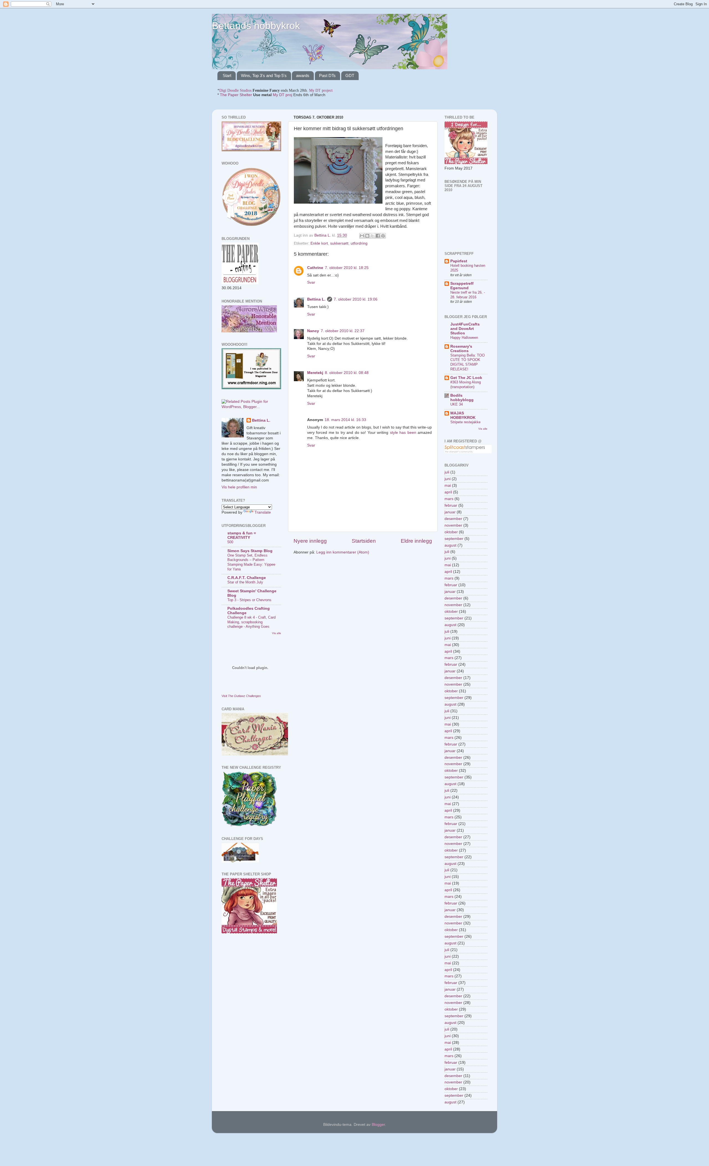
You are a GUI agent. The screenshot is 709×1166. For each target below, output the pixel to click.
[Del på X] (372, 236)
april (448, 492)
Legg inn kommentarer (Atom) (342, 552)
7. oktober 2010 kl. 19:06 (355, 299)
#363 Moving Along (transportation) (465, 384)
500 (230, 542)
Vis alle (276, 633)
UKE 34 (456, 404)
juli (447, 472)
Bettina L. (316, 299)
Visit (241, 696)
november (453, 525)
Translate (263, 512)
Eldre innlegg (416, 541)
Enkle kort (319, 243)
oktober (451, 532)
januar (450, 512)
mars (449, 499)
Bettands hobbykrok (256, 25)
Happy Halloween (464, 337)
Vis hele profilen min (239, 487)
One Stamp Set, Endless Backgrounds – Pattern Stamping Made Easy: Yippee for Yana (251, 562)
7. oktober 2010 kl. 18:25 (347, 268)
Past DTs (327, 75)
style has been (403, 432)
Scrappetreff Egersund (462, 285)
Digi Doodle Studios (235, 90)
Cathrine (315, 268)
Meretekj (315, 373)
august (450, 545)
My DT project (321, 90)
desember (453, 519)
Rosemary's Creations (461, 348)
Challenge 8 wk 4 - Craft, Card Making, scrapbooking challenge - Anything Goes (251, 622)
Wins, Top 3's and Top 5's (264, 75)
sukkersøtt (339, 243)
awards (302, 75)
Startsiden (364, 541)
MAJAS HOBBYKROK (463, 415)
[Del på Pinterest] (383, 236)
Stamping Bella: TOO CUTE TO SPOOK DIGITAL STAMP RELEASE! (467, 362)
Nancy (313, 331)
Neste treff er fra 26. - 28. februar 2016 (467, 294)
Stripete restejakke (465, 422)
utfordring (359, 243)
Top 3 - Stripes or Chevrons (249, 600)
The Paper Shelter (236, 95)
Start (227, 75)
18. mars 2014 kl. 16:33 (345, 420)
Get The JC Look (466, 378)
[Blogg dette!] (367, 236)
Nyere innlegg (310, 541)
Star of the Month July (245, 582)
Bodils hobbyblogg (462, 397)
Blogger (378, 1125)
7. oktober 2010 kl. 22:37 (342, 331)
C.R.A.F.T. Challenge (246, 578)
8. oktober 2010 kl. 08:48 (347, 373)
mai (448, 485)
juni (448, 479)
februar (451, 505)
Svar (311, 282)
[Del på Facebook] (378, 236)
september (454, 539)
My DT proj (282, 95)
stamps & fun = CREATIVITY (241, 535)
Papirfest (458, 261)
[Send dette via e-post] (362, 236)
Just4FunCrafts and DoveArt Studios (465, 328)
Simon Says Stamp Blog (250, 551)
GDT (349, 75)
